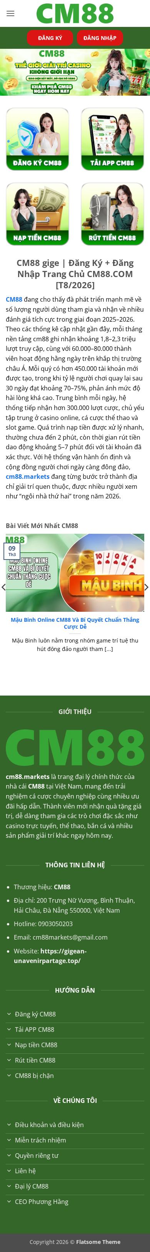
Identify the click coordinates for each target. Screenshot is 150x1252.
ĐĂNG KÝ (50, 38)
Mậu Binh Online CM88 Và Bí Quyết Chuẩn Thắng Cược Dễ (75, 623)
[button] (10, 13)
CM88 (62, 887)
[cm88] (75, 13)
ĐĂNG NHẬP (100, 38)
